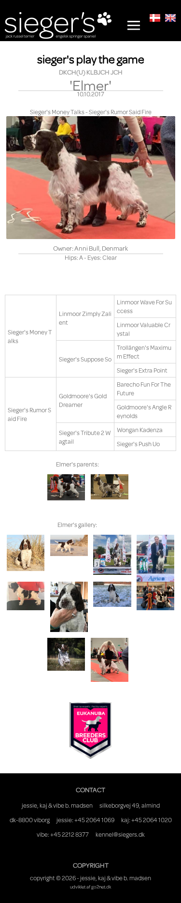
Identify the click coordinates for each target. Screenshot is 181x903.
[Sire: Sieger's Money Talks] (66, 487)
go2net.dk (101, 886)
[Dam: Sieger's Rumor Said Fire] (109, 486)
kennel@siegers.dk (120, 834)
